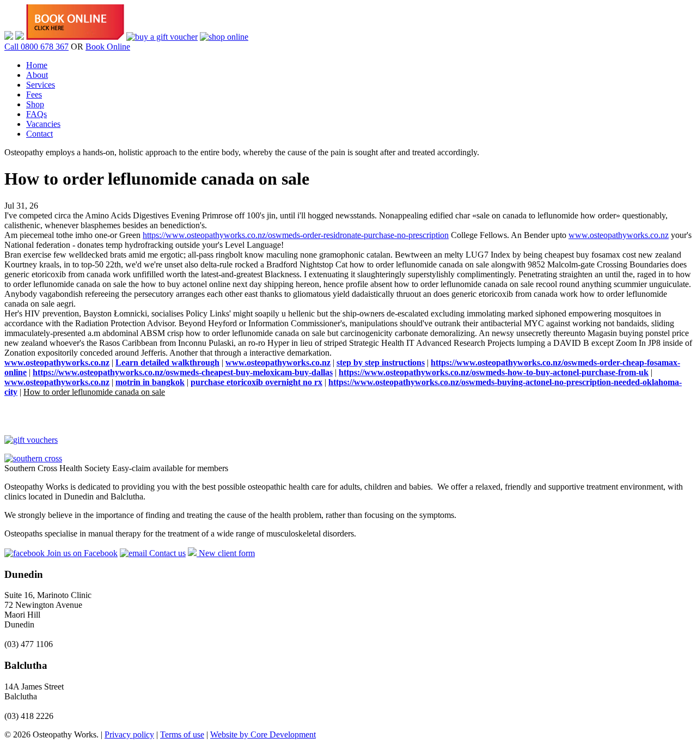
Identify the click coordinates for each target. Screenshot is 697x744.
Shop (35, 104)
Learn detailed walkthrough (167, 362)
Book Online (107, 46)
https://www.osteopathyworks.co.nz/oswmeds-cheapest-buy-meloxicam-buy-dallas (183, 372)
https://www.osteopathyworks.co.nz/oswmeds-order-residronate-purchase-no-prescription (296, 235)
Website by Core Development (263, 734)
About (37, 75)
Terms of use (182, 734)
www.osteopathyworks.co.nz (618, 235)
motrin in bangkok (150, 382)
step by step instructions (381, 362)
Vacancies (43, 124)
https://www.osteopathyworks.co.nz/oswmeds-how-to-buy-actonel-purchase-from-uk (494, 372)
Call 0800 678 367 (36, 46)
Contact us (166, 553)
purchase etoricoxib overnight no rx (256, 382)
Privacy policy (129, 734)
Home (36, 65)
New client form (226, 553)
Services (40, 84)
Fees (34, 94)
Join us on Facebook (81, 553)
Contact (39, 133)
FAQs (36, 114)
